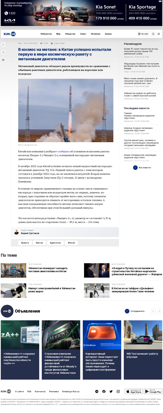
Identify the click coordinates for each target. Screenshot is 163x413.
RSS (29, 391)
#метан (39, 243)
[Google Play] (153, 391)
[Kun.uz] (10, 34)
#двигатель (55, 243)
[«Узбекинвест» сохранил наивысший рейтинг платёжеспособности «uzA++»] (20, 350)
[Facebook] (3, 59)
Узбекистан (46, 34)
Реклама (54, 391)
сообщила (63, 151)
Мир (58, 34)
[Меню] (158, 33)
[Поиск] (153, 34)
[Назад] (3, 44)
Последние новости (136, 108)
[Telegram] (3, 52)
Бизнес (108, 34)
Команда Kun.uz (70, 391)
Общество (70, 34)
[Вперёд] (159, 311)
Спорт (83, 34)
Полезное (95, 34)
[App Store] (134, 391)
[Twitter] (111, 391)
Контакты (40, 391)
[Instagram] (118, 391)
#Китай (71, 243)
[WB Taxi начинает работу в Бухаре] (143, 350)
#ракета (25, 243)
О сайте (19, 391)
